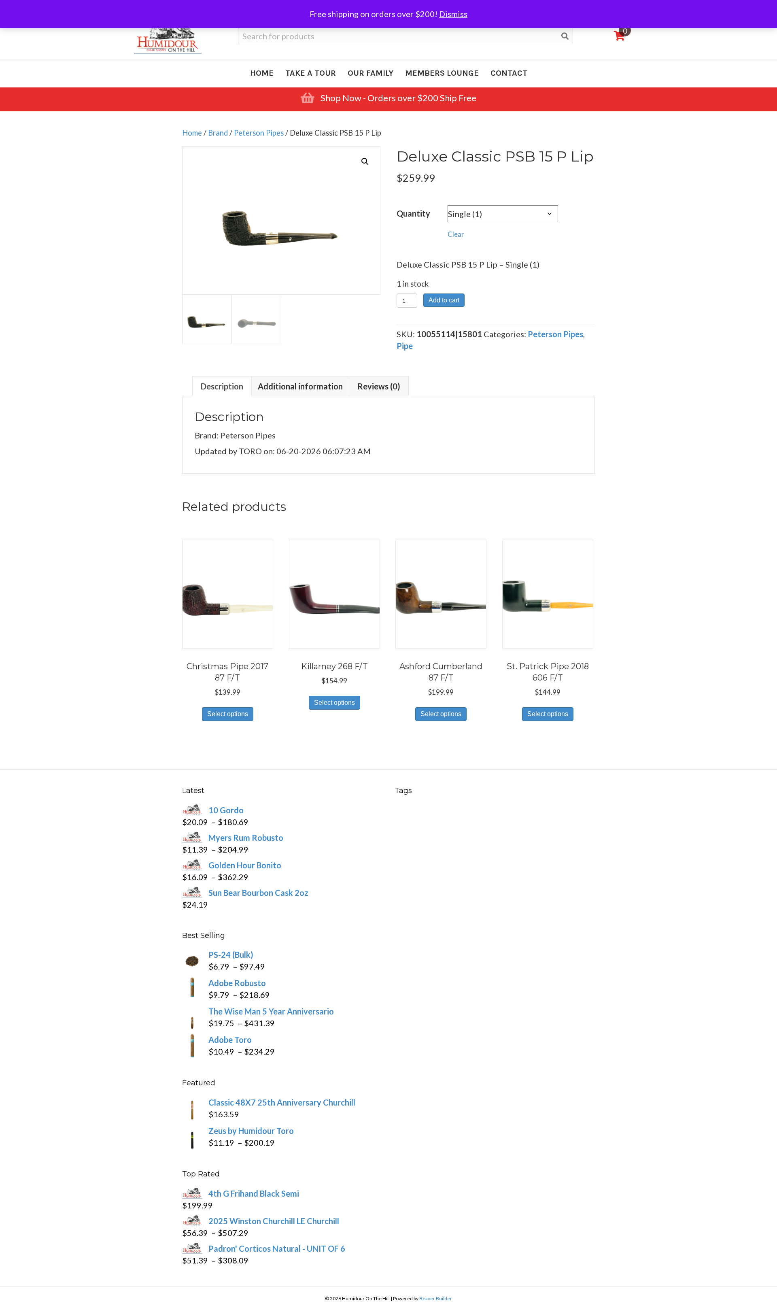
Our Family (370, 73)
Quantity (413, 213)
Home (262, 73)
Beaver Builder (435, 1298)
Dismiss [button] (453, 14)
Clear (456, 234)
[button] (365, 161)
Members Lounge (442, 73)
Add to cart (444, 300)
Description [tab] (222, 386)
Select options (227, 713)
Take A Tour (310, 73)
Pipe (405, 346)
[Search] (565, 36)
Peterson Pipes (259, 132)
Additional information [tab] (300, 386)
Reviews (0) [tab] (378, 386)
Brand (218, 132)
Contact (508, 73)
